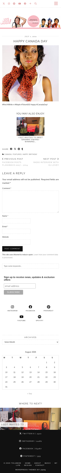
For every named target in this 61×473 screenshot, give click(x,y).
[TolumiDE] (30, 16)
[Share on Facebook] (11, 149)
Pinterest (32, 456)
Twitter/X (32, 434)
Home (28, 463)
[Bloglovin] (30, 3)
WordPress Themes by (30, 470)
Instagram (31, 441)
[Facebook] (25, 3)
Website (5, 237)
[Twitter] (4, 3)
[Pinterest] (14, 3)
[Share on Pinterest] (19, 149)
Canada (8, 154)
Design (28, 465)
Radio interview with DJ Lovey (46, 162)
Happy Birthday (30, 154)
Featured (17, 154)
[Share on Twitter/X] (15, 149)
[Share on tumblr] (22, 149)
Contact (39, 465)
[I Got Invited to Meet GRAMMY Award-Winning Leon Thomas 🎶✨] (30, 126)
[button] (57, 3)
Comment (6, 188)
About (37, 463)
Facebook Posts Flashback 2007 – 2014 (15, 162)
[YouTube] (19, 3)
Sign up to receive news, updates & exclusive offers (29, 278)
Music (48, 463)
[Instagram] (9, 3)
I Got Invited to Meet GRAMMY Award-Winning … (30, 139)
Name (5, 216)
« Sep (29, 394)
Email (5, 227)
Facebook (32, 449)
